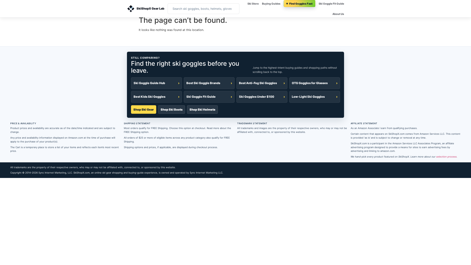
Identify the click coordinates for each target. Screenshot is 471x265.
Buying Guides (271, 3)
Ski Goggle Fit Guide (331, 3)
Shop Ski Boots (172, 109)
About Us (338, 13)
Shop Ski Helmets (202, 109)
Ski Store (253, 3)
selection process (446, 156)
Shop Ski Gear (143, 109)
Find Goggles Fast (301, 3)
